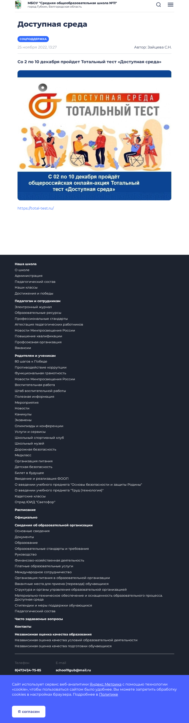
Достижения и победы (34, 293)
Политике (108, 694)
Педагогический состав (35, 282)
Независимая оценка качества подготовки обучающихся (63, 646)
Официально (26, 517)
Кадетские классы (30, 496)
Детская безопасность (33, 467)
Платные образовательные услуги (44, 566)
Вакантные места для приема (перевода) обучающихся (62, 584)
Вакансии (23, 348)
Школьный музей (29, 443)
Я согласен (29, 711)
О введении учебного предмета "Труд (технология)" (59, 490)
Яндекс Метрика (105, 684)
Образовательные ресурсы (38, 313)
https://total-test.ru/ (36, 208)
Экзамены (23, 420)
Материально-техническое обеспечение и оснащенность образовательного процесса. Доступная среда (89, 597)
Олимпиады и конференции (39, 426)
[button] (158, 4)
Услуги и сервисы (30, 432)
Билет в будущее (29, 473)
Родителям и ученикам (35, 356)
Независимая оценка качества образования (53, 634)
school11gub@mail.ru (73, 670)
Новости (22, 408)
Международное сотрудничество (43, 572)
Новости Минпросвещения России (45, 330)
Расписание (25, 510)
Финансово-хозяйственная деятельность (49, 560)
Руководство (26, 554)
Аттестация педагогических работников (49, 324)
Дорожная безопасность (35, 449)
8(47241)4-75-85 (28, 670)
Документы (24, 537)
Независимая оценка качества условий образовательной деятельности (76, 640)
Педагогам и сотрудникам (37, 301)
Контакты (23, 627)
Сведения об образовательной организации (54, 525)
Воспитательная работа (35, 385)
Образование (26, 543)
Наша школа (25, 264)
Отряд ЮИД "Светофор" (35, 502)
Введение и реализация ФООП (42, 478)
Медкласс (23, 455)
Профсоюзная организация (38, 342)
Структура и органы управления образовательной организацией (71, 589)
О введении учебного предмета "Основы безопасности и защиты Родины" (78, 484)
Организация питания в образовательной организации (62, 578)
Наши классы (26, 287)
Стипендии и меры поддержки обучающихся (53, 605)
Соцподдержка (33, 39)
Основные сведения (32, 531)
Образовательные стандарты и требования (52, 549)
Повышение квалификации (38, 336)
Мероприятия (26, 402)
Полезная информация (34, 396)
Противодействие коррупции (41, 367)
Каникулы (23, 414)
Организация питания (34, 461)
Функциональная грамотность (40, 373)
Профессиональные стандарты (41, 319)
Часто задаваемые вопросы (39, 619)
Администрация (28, 276)
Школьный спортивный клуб (39, 438)
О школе (22, 270)
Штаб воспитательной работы (40, 391)
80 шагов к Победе (31, 361)
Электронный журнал (33, 307)
